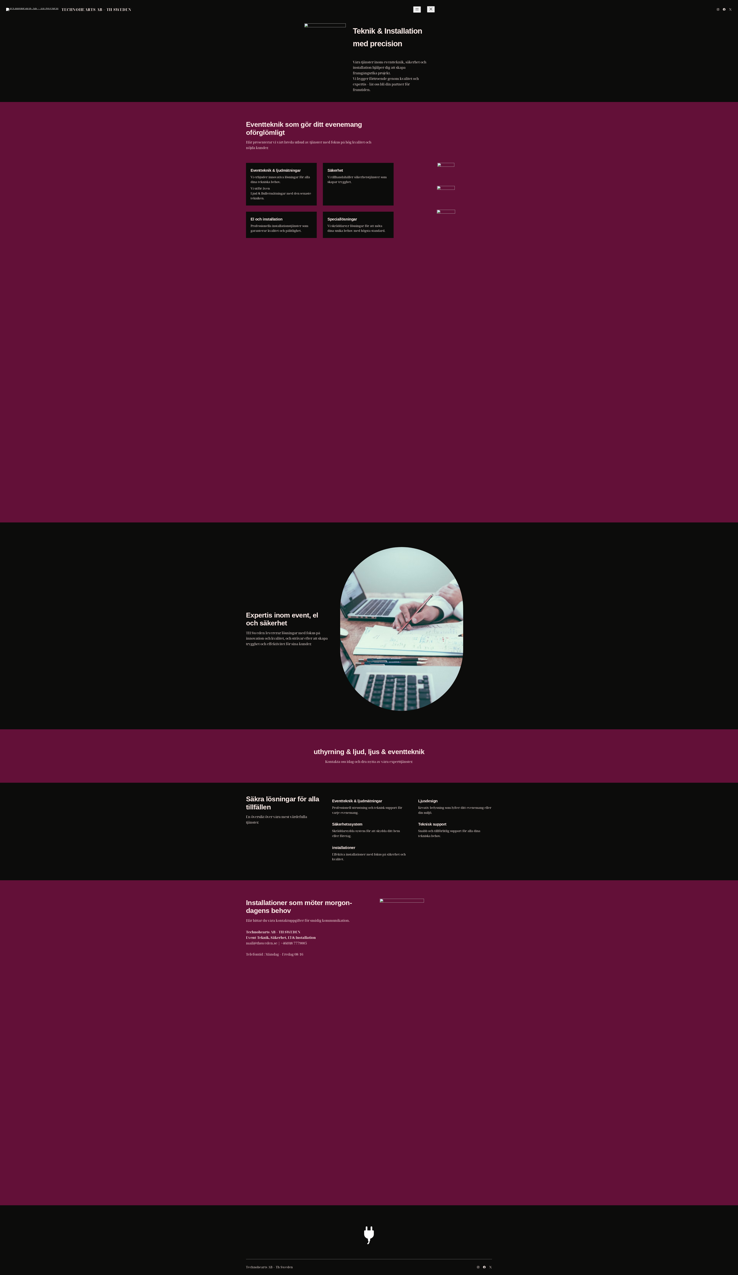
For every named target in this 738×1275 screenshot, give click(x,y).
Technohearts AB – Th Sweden (96, 9)
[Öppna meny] (417, 9)
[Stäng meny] (431, 9)
